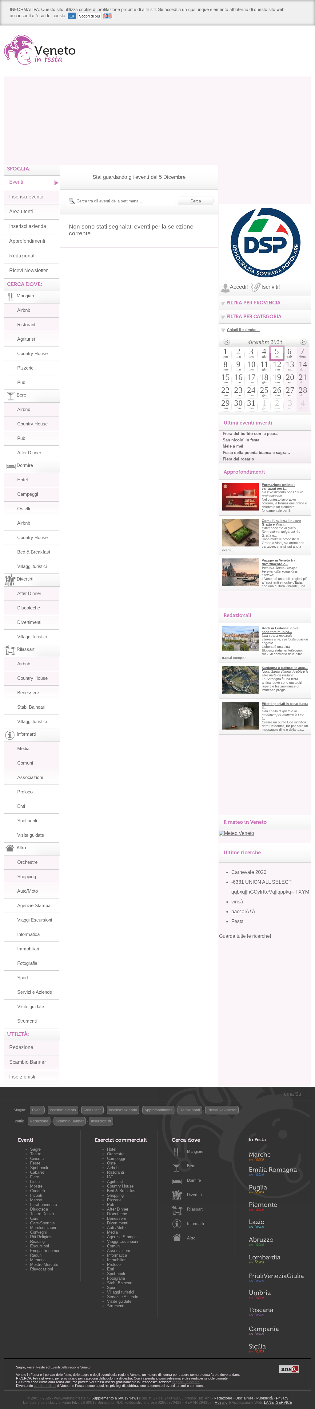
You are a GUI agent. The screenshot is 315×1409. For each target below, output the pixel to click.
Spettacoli (27, 820)
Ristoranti (26, 324)
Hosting (221, 1402)
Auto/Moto (27, 891)
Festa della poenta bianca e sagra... (256, 452)
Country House (32, 353)
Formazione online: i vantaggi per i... (278, 486)
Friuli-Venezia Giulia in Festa (276, 1278)
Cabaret (37, 1172)
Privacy (282, 1398)
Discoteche (28, 607)
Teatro (35, 1154)
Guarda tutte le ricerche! (245, 936)
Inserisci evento (26, 196)
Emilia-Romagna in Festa (276, 1173)
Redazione (21, 1047)
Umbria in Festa (276, 1296)
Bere (191, 1166)
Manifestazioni (43, 1227)
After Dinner (29, 452)
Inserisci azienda (27, 226)
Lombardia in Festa (276, 1260)
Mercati (36, 1200)
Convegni (38, 1232)
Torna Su (291, 1094)
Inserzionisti (22, 1076)
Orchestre (27, 862)
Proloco (25, 791)
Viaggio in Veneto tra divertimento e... (278, 562)
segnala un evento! (186, 1382)
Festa (237, 921)
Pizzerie (25, 367)
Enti (21, 806)
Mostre (36, 1186)
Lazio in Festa (276, 1225)
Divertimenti (29, 622)
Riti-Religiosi (41, 1237)
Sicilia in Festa (276, 1348)
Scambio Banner (27, 1062)
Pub (21, 382)
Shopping (26, 876)
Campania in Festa (276, 1331)
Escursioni (39, 1246)
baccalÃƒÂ (244, 911)
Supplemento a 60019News (114, 1398)
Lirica (35, 1181)
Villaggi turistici (32, 566)
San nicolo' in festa (241, 440)
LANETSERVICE (278, 1402)
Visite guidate (30, 835)
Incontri (36, 1195)
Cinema (37, 1158)
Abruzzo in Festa (276, 1243)
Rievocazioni (41, 1269)
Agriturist (26, 339)
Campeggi (27, 494)
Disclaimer (244, 1398)
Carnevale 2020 (248, 872)
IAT (110, 1177)
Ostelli (23, 508)
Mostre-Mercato (44, 1264)
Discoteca (39, 1209)
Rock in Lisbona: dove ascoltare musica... (280, 630)
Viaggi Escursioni (34, 919)
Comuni (25, 762)
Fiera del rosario (238, 459)
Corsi (34, 1218)
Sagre (35, 1149)
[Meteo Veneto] (236, 833)
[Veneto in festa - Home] (44, 49)
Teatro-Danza (42, 1213)
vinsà (237, 901)
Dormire (194, 1180)
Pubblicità (264, 1398)
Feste (35, 1163)
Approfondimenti (27, 241)
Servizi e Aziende (34, 992)
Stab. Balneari (31, 707)
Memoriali (38, 1260)
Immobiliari (28, 948)
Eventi (16, 182)
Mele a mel (233, 446)
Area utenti (21, 211)
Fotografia (27, 963)
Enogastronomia (44, 1250)
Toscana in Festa (276, 1313)
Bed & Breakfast (33, 551)
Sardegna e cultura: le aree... (285, 668)
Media (23, 748)
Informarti (195, 1223)
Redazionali (22, 255)
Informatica (28, 934)
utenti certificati (45, 1385)
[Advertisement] (157, 119)
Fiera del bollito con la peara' (250, 433)
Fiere (34, 1177)
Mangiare (195, 1151)
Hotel (22, 479)
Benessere (28, 692)
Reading (37, 1241)
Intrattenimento (43, 1204)
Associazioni (30, 777)
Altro (191, 1238)
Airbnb (23, 310)
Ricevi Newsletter (28, 270)
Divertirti (194, 1194)
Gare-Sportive (42, 1223)
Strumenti (27, 1020)
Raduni (36, 1255)
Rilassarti (195, 1209)
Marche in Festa (276, 1155)
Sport (22, 977)
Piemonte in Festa (276, 1208)
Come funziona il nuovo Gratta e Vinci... (281, 522)
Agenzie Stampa (33, 905)
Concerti (37, 1190)
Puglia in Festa (276, 1190)
